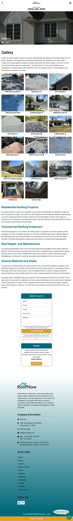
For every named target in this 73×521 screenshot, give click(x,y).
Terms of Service (39, 328)
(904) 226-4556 (36, 9)
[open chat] (69, 517)
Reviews (22, 473)
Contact (21, 483)
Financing (22, 477)
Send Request (36, 331)
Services (22, 464)
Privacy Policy (29, 328)
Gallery (21, 470)
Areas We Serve (24, 467)
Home (21, 457)
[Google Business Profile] (23, 502)
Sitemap (21, 486)
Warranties (22, 480)
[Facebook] (19, 502)
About (21, 460)
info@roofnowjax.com (27, 433)
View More (36, 363)
